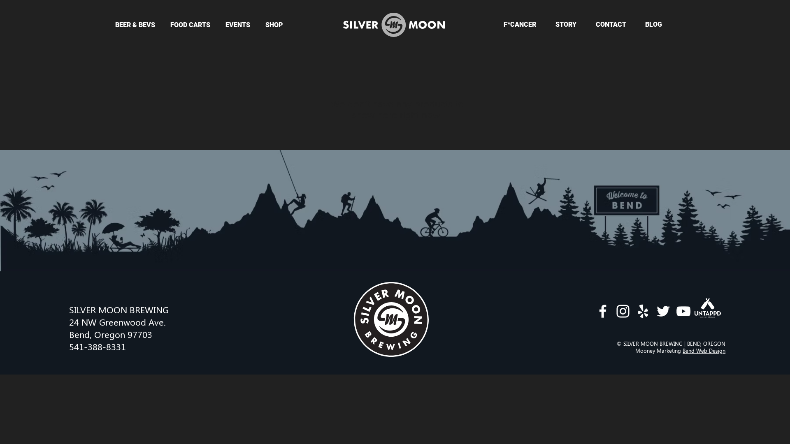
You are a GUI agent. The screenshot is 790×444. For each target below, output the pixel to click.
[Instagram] (623, 311)
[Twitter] (663, 311)
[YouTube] (683, 311)
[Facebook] (602, 311)
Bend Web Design (704, 350)
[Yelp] (643, 311)
